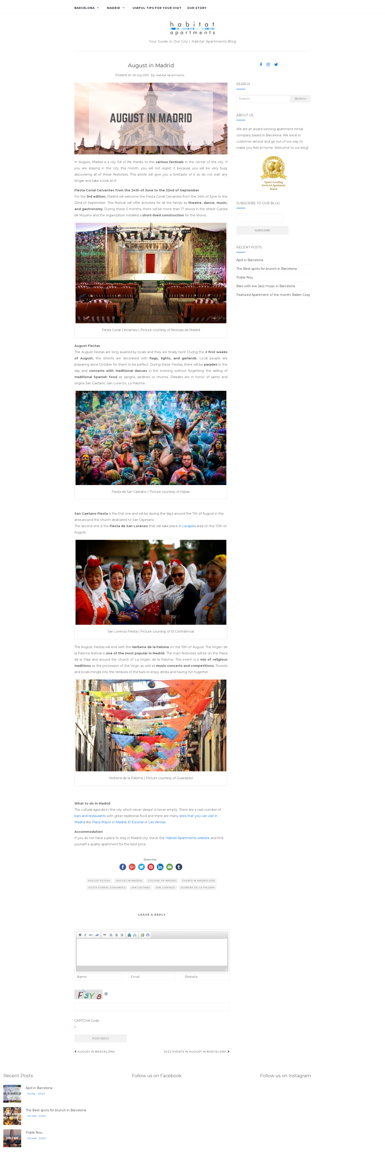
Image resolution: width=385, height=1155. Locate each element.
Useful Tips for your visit (157, 8)
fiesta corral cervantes (106, 887)
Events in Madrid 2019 (198, 880)
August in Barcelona (96, 1051)
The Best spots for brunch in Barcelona (266, 269)
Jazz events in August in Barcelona (195, 1051)
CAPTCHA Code (86, 1021)
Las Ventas (156, 822)
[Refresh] (106, 993)
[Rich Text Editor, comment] (152, 952)
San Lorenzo (165, 887)
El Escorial (136, 822)
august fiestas (99, 880)
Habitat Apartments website (187, 838)
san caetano (140, 887)
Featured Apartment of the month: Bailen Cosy (273, 295)
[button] (80, 934)
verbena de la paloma (198, 887)
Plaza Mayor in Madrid (109, 822)
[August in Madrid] (150, 119)
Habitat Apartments (170, 75)
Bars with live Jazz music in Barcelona (265, 286)
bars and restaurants (90, 816)
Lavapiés (189, 526)
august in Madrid (129, 880)
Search (300, 98)
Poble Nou (244, 277)
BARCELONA (84, 8)
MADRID (113, 8)
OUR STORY (197, 8)
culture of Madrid (162, 880)
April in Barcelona (249, 260)
